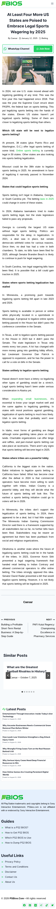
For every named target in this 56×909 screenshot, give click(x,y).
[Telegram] (41, 905)
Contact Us (11, 877)
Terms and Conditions (16, 866)
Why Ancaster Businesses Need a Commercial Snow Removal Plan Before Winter (27, 726)
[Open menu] (52, 3)
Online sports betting (28, 150)
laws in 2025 (47, 199)
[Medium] (35, 905)
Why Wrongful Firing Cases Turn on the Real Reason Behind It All (26, 750)
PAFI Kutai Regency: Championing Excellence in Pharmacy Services (44, 628)
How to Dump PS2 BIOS (18, 842)
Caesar (14, 38)
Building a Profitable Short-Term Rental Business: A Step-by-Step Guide (12, 628)
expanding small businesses (29, 399)
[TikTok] (46, 905)
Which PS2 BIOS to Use (18, 837)
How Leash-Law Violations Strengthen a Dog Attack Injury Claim (26, 738)
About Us (10, 882)
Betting (45, 38)
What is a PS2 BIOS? (16, 827)
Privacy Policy (13, 861)
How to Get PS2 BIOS (17, 832)
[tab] (22, 692)
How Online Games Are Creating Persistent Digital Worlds (26, 773)
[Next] (48, 675)
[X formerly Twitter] (52, 905)
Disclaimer (11, 872)
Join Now (44, 49)
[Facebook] (24, 905)
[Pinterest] (30, 905)
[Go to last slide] (8, 675)
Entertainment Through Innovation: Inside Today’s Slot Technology (28, 715)
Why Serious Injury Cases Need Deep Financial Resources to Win (24, 761)
